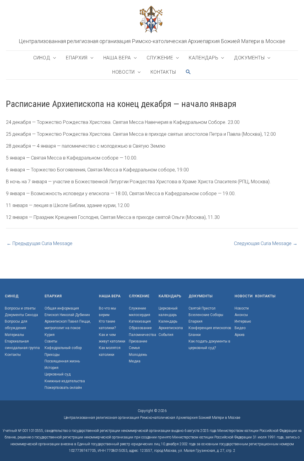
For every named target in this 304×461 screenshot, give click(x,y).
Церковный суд (58, 374)
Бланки (195, 335)
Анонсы (241, 315)
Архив (240, 335)
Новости (123, 72)
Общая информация (62, 308)
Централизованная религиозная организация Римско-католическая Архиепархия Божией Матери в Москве (152, 41)
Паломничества (142, 335)
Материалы (14, 335)
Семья (134, 348)
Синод (41, 58)
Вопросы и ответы (20, 308)
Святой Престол (202, 308)
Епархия (77, 58)
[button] (188, 72)
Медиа (134, 361)
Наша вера (117, 58)
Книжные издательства (65, 381)
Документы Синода (21, 315)
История (51, 368)
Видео (240, 328)
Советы (51, 341)
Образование (140, 328)
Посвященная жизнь (62, 361)
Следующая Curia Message (265, 243)
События (166, 335)
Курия (50, 335)
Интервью (243, 321)
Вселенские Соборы (206, 315)
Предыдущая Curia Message (39, 243)
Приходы (52, 355)
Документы (249, 58)
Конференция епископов (210, 328)
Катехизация (140, 321)
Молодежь (138, 355)
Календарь (203, 58)
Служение (160, 58)
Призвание (138, 341)
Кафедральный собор (63, 348)
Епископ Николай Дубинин (67, 315)
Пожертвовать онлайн (63, 388)
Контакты (163, 72)
